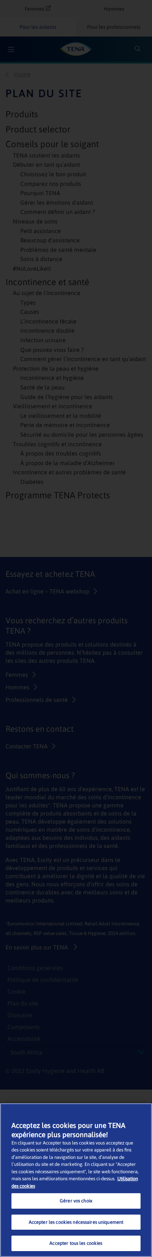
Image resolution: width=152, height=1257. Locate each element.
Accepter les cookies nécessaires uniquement (76, 1222)
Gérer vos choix (76, 1201)
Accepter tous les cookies (75, 1243)
